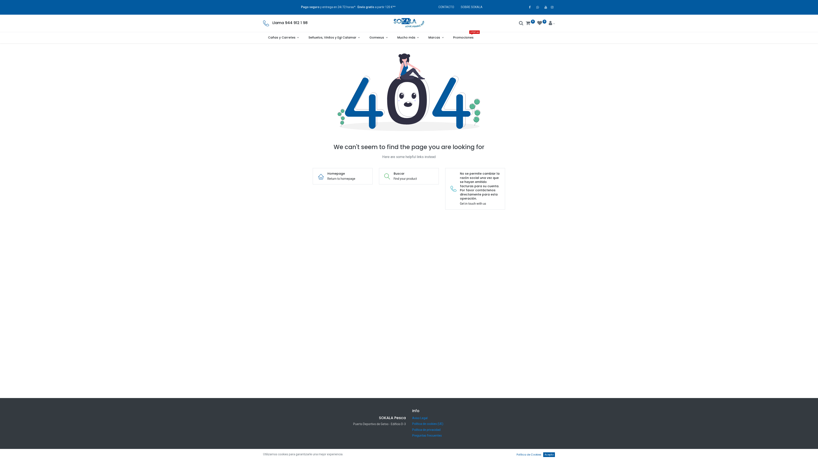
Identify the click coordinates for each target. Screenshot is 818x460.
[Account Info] (552, 23)
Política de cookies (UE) (427, 424)
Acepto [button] (549, 454)
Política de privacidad (426, 429)
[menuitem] (463, 37)
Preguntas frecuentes (427, 435)
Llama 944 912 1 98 (290, 22)
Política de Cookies (529, 454)
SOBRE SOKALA (471, 7)
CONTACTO (446, 7)
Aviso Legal (420, 418)
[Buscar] (521, 23)
